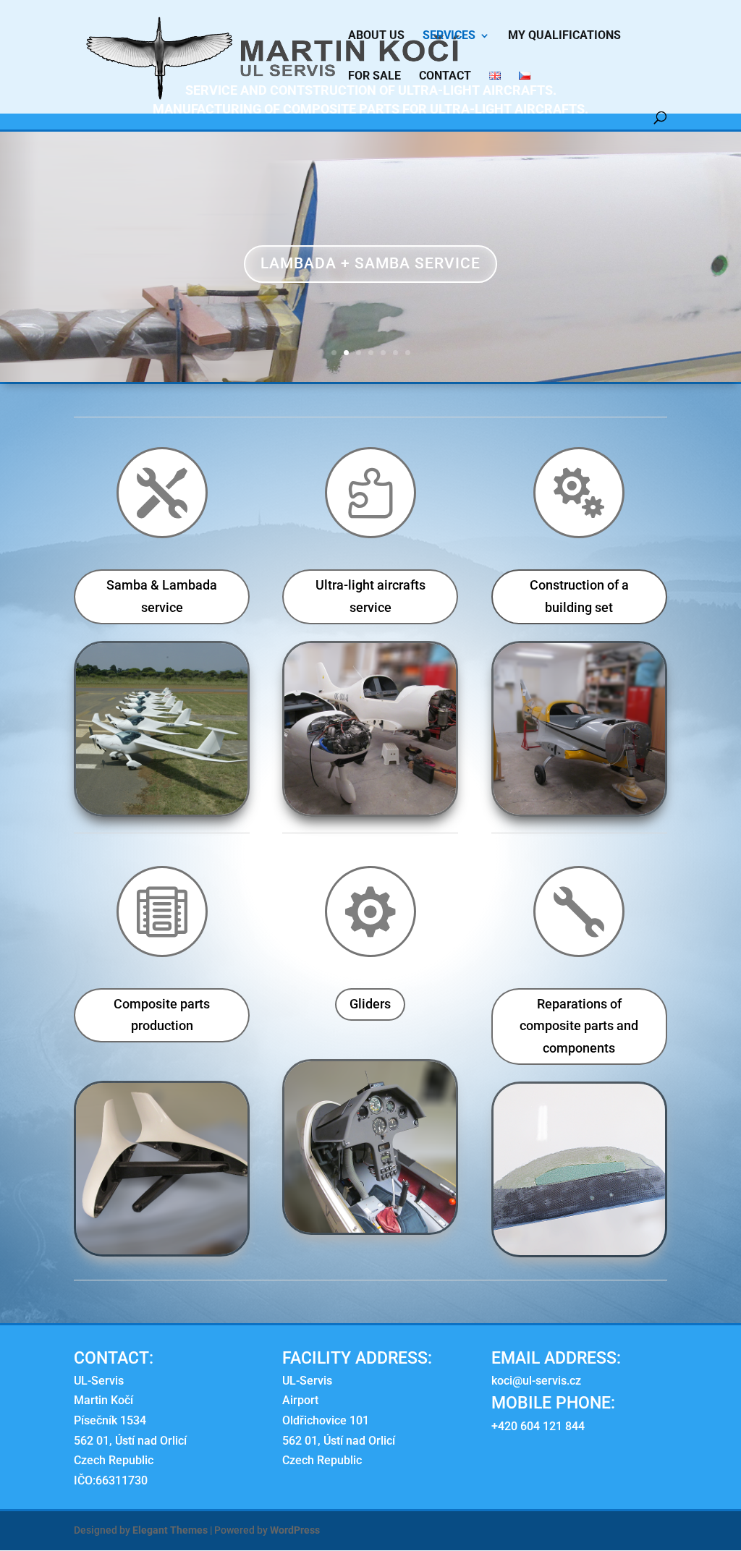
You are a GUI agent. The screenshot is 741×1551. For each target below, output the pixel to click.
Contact (445, 76)
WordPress (295, 1530)
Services (449, 36)
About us (376, 36)
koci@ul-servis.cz (536, 1381)
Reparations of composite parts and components (579, 1025)
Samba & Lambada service (161, 596)
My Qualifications (564, 36)
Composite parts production (162, 1015)
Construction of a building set (579, 596)
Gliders (370, 1003)
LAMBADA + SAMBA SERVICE (370, 263)
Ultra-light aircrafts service (370, 596)
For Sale (374, 76)
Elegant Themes (170, 1530)
